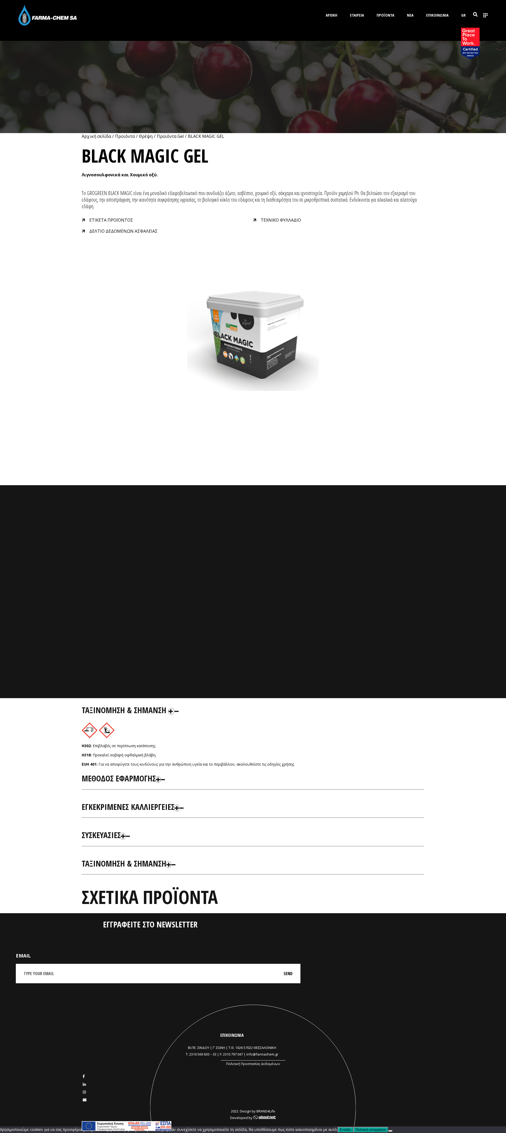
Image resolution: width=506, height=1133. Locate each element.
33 (214, 1054)
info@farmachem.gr (262, 1054)
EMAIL (23, 955)
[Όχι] (390, 1131)
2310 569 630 (199, 1054)
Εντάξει (345, 1130)
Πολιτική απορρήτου (371, 1130)
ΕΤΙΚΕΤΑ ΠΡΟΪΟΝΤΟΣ (111, 220)
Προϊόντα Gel (170, 136)
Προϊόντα (125, 136)
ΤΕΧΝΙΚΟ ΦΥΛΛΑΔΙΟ (281, 220)
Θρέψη (146, 136)
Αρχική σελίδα (96, 136)
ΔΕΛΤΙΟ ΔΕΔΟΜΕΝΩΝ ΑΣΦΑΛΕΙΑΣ (123, 231)
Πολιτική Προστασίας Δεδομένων (253, 1063)
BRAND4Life (265, 1111)
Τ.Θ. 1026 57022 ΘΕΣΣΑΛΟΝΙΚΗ (252, 1047)
